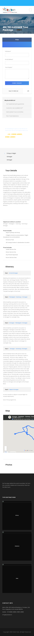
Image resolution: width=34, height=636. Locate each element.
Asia (17, 578)
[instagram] (13, 3)
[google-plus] (8, 3)
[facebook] (5, 3)
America (17, 546)
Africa (17, 515)
